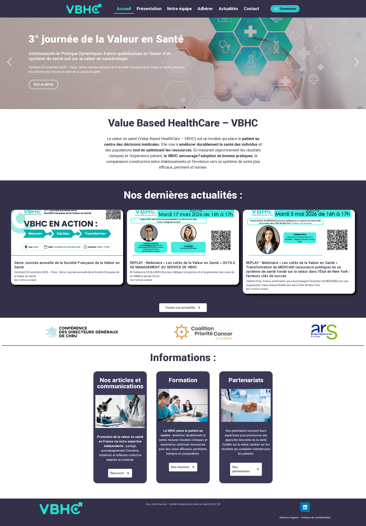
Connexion (288, 8)
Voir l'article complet (25, 279)
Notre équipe (179, 8)
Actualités (228, 8)
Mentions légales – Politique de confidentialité (305, 517)
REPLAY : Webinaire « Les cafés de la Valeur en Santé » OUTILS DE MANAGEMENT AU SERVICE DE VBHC (182, 265)
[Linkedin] (305, 507)
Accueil (124, 8)
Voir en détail (43, 84)
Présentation (149, 8)
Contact (251, 8)
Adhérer (205, 8)
